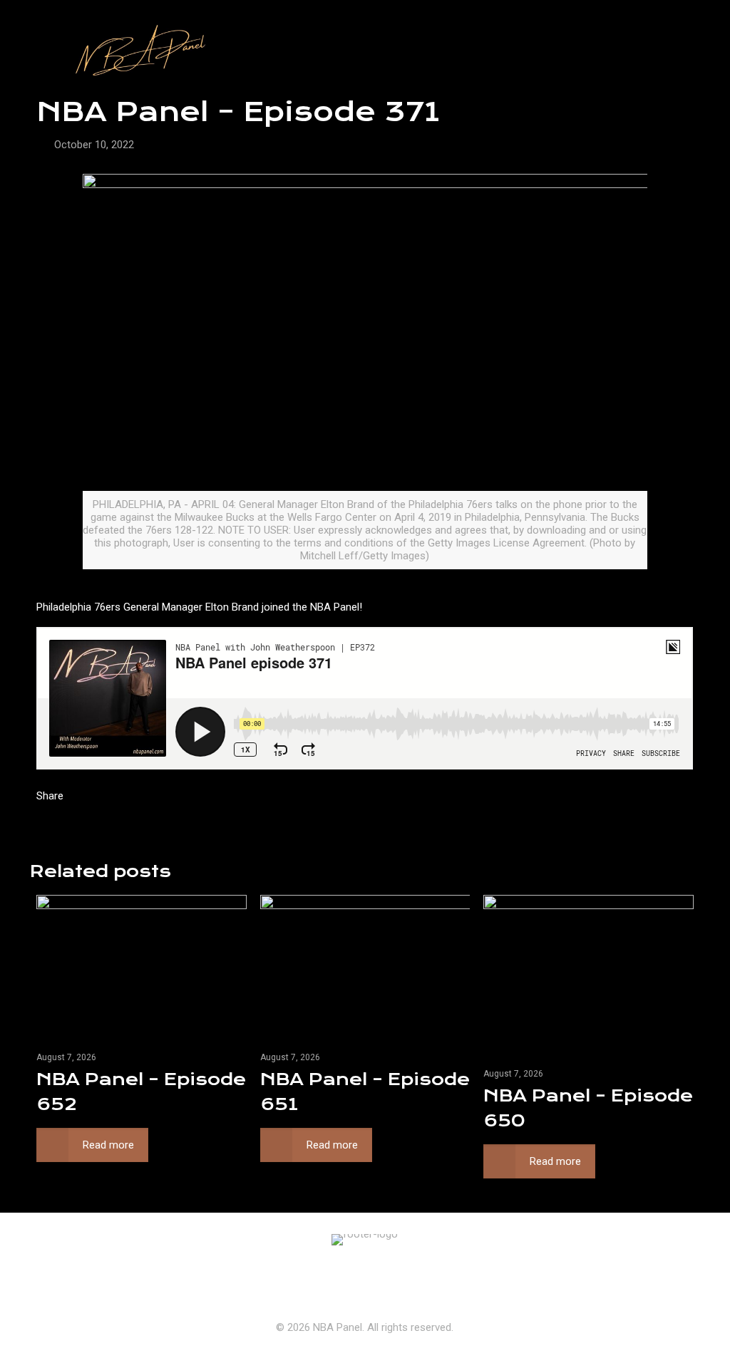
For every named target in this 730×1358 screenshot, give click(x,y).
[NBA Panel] (137, 53)
